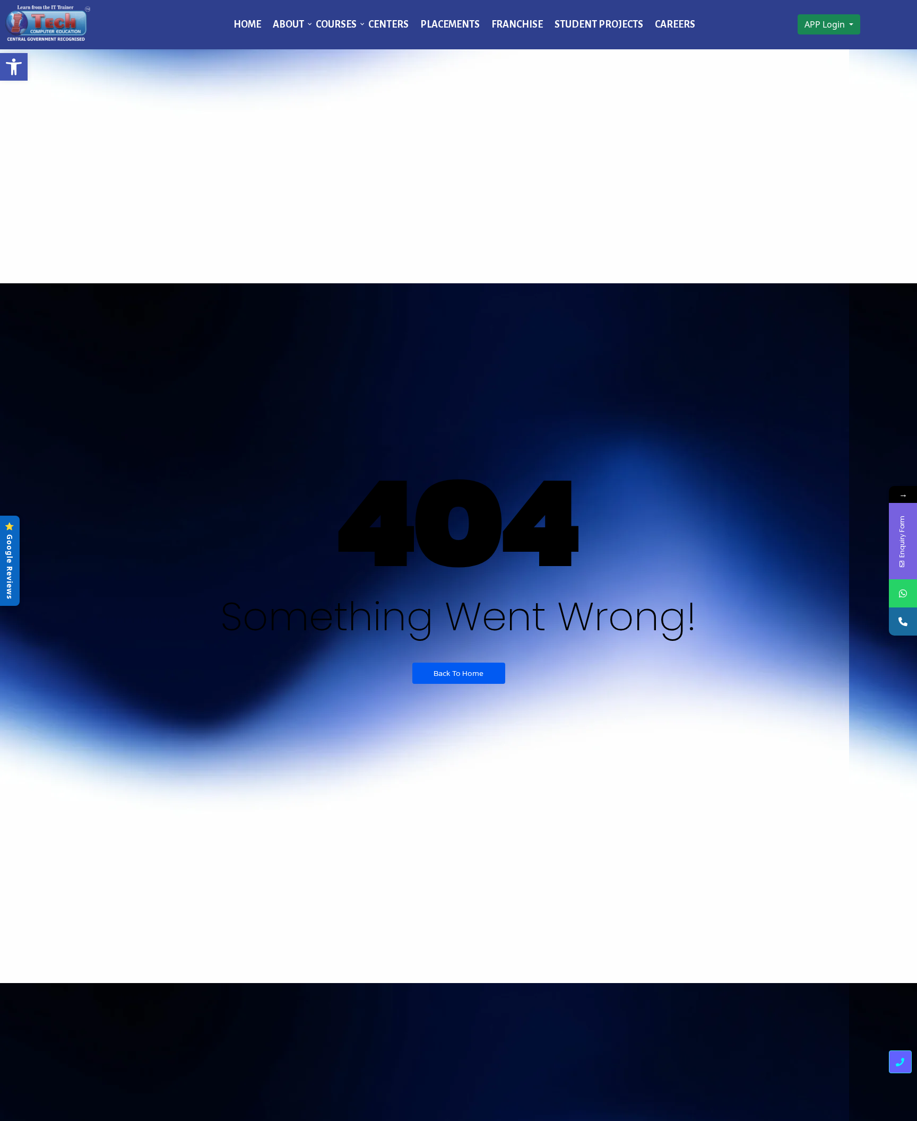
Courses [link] (336, 24)
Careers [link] (675, 24)
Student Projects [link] (599, 24)
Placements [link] (450, 24)
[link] (14, 67)
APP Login (825, 24)
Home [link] (247, 24)
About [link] (288, 24)
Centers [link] (388, 24)
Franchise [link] (517, 24)
